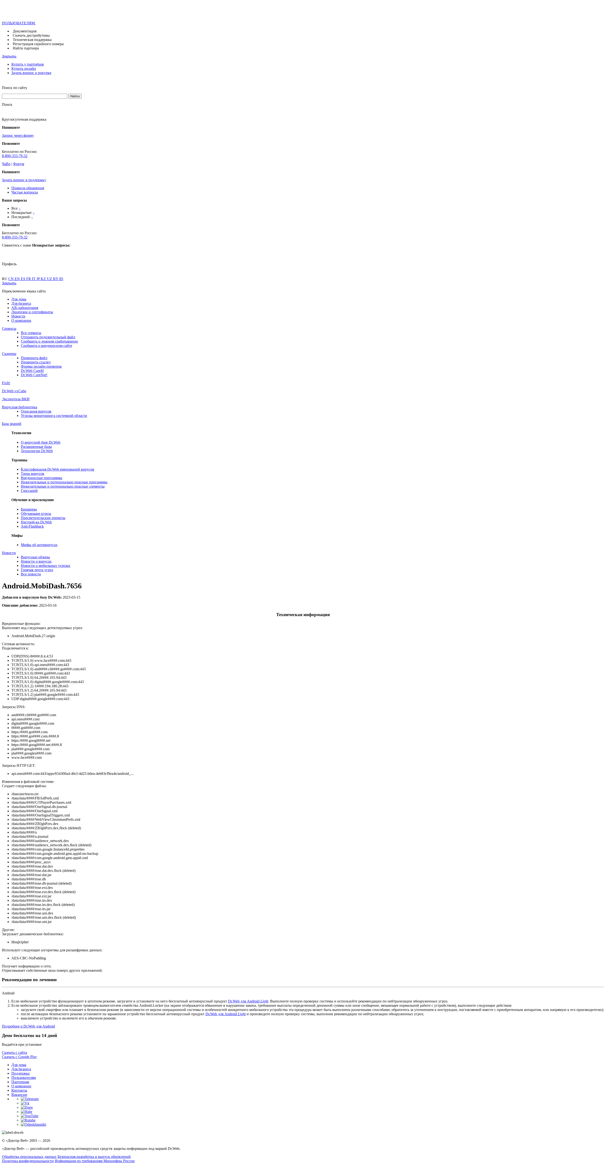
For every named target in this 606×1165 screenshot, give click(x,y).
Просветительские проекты (43, 518)
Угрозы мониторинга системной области (54, 416)
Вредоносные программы (41, 478)
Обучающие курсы (36, 514)
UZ (50, 279)
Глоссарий (29, 491)
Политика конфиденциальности (28, 1161)
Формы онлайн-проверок (41, 366)
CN (11, 279)
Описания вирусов (36, 411)
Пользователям (23, 1078)
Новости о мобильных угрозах (45, 566)
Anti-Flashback (32, 526)
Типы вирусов (32, 474)
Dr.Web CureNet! (34, 375)
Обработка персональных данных (29, 1157)
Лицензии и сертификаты (32, 312)
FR (29, 279)
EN (18, 279)
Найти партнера (26, 48)
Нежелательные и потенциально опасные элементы (63, 486)
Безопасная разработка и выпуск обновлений (94, 1157)
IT (34, 279)
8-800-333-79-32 (14, 156)
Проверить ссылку (36, 362)
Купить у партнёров (27, 64)
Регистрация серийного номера (38, 44)
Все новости (31, 574)
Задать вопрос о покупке (31, 73)
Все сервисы (31, 333)
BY (56, 279)
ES (23, 279)
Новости (18, 316)
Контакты (19, 1090)
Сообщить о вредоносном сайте (46, 346)
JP (38, 279)
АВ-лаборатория (24, 308)
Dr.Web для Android (248, 1001)
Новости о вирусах (36, 561)
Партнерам (20, 1082)
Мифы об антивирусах (39, 545)
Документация (24, 31)
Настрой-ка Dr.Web (36, 522)
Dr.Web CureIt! (32, 371)
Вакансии (19, 1095)
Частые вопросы (24, 192)
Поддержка (20, 1073)
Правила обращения (27, 188)
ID (61, 279)
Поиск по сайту (14, 88)
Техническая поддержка (32, 40)
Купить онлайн (23, 68)
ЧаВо (6, 164)
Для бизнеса (21, 303)
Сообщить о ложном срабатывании (49, 341)
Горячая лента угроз (37, 570)
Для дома (18, 299)
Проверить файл (34, 358)
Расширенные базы (36, 447)
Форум (18, 164)
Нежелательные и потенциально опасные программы (64, 482)
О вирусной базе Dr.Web (40, 442)
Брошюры (29, 509)
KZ (44, 279)
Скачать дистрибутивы (31, 35)
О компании (21, 320)
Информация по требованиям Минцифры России (95, 1161)
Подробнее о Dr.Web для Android (28, 1026)
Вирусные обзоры (35, 557)
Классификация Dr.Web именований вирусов (57, 469)
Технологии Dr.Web (37, 451)
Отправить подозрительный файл (48, 337)
